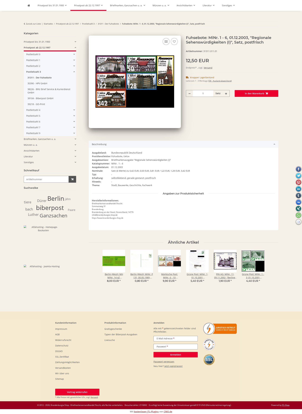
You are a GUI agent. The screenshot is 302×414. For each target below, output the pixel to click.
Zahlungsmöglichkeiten (67, 362)
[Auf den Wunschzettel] (174, 41)
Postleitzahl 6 (33, 121)
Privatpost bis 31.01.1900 (37, 41)
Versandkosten (63, 367)
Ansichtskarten (31, 150)
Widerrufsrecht (63, 340)
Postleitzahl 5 (33, 115)
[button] (50, 42)
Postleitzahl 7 (33, 127)
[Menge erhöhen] (226, 93)
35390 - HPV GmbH (37, 83)
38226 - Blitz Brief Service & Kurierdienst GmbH (49, 91)
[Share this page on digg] (298, 202)
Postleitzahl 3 (33, 71)
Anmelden (175, 354)
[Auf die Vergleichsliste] (166, 41)
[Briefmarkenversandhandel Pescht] (29, 5)
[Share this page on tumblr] (298, 195)
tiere (27, 202)
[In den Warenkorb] (91, 34)
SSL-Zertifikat (62, 356)
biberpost (50, 207)
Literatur (28, 156)
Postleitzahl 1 (33, 60)
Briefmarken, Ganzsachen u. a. (40, 139)
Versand (208, 67)
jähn (68, 199)
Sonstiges (29, 162)
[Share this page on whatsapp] (298, 215)
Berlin (55, 198)
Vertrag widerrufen (77, 392)
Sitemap (59, 378)
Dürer (42, 200)
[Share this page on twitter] (298, 176)
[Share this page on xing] (298, 209)
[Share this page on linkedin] (298, 189)
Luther (33, 214)
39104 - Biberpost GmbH (40, 98)
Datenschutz (61, 345)
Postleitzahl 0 (33, 54)
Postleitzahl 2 (33, 65)
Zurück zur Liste (33, 23)
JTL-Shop (285, 405)
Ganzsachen (53, 215)
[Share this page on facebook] (298, 169)
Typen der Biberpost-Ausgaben (120, 334)
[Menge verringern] (189, 93)
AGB (57, 334)
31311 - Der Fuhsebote (40, 77)
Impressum (61, 328)
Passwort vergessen (164, 361)
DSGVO (59, 351)
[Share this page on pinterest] (298, 182)
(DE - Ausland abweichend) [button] (220, 81)
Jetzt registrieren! (173, 366)
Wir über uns (62, 373)
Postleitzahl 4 (33, 109)
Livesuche (109, 340)
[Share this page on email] (298, 222)
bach (29, 209)
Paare (71, 210)
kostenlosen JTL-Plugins (146, 411)
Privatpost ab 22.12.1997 (37, 47)
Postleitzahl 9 (33, 133)
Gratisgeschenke (113, 328)
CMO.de (168, 411)
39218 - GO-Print (36, 104)
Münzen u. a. (31, 144)
